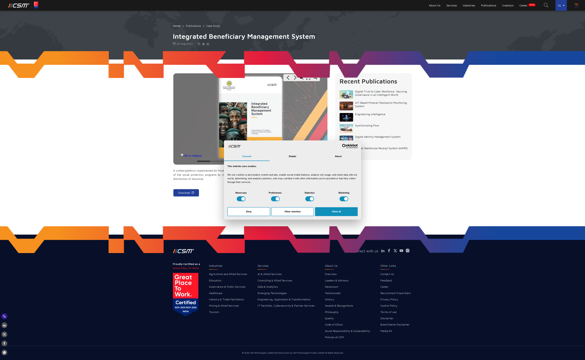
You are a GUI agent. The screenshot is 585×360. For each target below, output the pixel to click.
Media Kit (386, 331)
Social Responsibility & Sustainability (347, 331)
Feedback (386, 280)
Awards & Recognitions (339, 305)
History (329, 299)
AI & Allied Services (270, 274)
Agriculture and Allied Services (228, 274)
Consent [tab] (246, 156)
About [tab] (338, 156)
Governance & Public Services (227, 286)
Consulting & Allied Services (275, 280)
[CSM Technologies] (18, 5)
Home (176, 25)
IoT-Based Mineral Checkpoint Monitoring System (381, 104)
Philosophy (332, 312)
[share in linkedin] (207, 44)
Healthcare (215, 293)
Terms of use (388, 312)
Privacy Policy (389, 299)
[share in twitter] (203, 44)
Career (526, 5)
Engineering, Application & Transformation (284, 299)
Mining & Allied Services (224, 305)
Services (263, 265)
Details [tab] (292, 156)
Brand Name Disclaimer (395, 324)
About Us (331, 265)
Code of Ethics (334, 324)
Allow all (336, 211)
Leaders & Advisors (337, 280)
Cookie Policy (388, 305)
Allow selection (292, 211)
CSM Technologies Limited (262, 353)
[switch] (275, 198)
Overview (331, 274)
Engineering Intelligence (370, 114)
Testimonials (333, 293)
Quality (329, 318)
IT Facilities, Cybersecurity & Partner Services (286, 305)
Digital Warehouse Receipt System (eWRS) (381, 148)
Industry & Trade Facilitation (226, 299)
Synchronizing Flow (367, 125)
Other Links (388, 265)
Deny (249, 211)
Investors (508, 5)
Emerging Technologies (272, 293)
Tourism (214, 312)
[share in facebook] (199, 44)
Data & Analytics (268, 286)
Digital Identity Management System (378, 136)
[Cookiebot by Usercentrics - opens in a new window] (344, 146)
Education (215, 280)
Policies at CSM (334, 337)
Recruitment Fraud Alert (395, 293)
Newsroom (331, 286)
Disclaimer (387, 318)
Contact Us (387, 274)
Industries (215, 265)
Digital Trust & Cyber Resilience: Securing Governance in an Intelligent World (381, 93)
